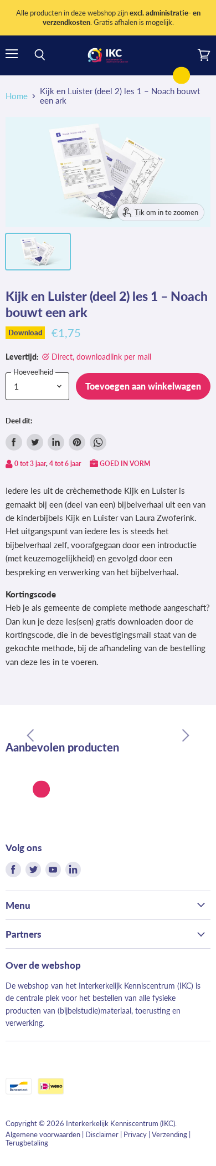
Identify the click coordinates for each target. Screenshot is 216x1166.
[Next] (185, 735)
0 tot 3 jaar (30, 463)
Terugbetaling (27, 1142)
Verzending (169, 1134)
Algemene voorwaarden (43, 1134)
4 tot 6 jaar (65, 463)
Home (17, 96)
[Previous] (30, 735)
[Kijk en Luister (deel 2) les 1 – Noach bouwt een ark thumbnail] (38, 251)
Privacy (135, 1134)
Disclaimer (102, 1134)
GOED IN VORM (125, 463)
